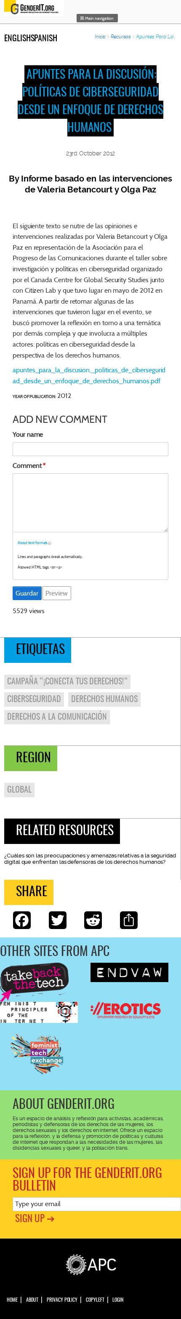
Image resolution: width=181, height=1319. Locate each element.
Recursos (121, 37)
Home (12, 1300)
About (32, 1300)
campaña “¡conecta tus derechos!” (67, 682)
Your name (28, 434)
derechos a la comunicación (57, 717)
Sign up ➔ (35, 1219)
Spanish (44, 39)
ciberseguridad (34, 699)
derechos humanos (104, 699)
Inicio (100, 37)
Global (19, 790)
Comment (27, 466)
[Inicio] (36, 8)
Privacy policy (62, 1300)
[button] (97, 18)
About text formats (33, 543)
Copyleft (95, 1300)
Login (117, 1300)
